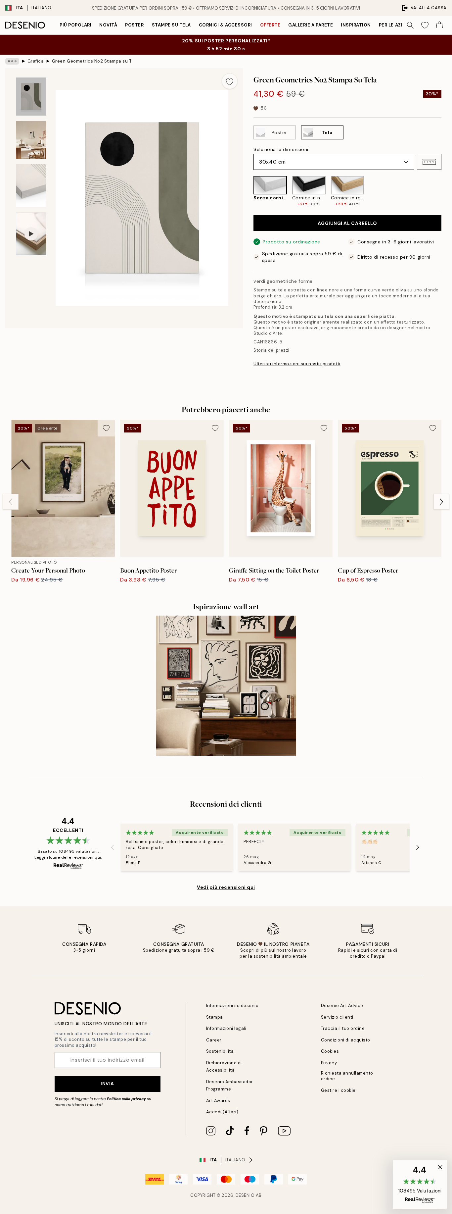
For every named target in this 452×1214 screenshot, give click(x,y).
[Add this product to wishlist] (230, 81)
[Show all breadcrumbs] (12, 61)
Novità (108, 25)
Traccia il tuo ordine (343, 1028)
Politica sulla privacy (127, 1098)
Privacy (329, 1063)
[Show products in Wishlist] (425, 25)
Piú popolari (75, 25)
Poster (134, 25)
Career (214, 1040)
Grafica (35, 61)
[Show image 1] (31, 96)
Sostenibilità (220, 1051)
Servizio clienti (337, 1017)
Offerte (270, 25)
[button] (429, 162)
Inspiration (356, 25)
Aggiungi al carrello (347, 223)
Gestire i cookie (338, 1090)
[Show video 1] (31, 234)
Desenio (245, 1195)
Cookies (330, 1051)
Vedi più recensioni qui (226, 887)
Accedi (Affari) (222, 1112)
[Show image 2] (31, 140)
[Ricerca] (410, 25)
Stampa (214, 1017)
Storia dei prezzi (271, 350)
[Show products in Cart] (439, 25)
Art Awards (218, 1100)
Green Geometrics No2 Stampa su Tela (91, 61)
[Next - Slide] (446, 191)
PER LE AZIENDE (397, 25)
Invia (107, 1084)
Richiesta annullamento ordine (347, 1076)
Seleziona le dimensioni (280, 149)
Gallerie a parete (310, 25)
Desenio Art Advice (342, 1005)
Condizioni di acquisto (345, 1040)
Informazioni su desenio (232, 1005)
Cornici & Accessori (225, 25)
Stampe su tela (171, 25)
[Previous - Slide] (248, 191)
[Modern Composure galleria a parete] (226, 686)
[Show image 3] (31, 185)
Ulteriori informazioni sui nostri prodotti (296, 364)
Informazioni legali (226, 1028)
